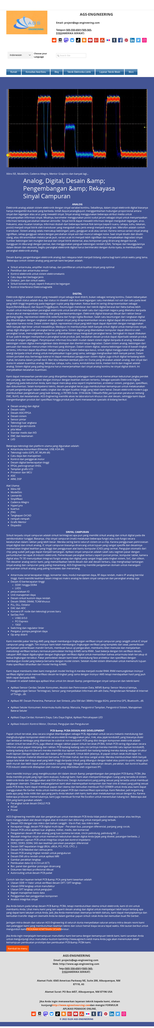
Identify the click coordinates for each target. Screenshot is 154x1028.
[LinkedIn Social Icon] (132, 40)
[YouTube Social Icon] (90, 40)
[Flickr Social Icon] (108, 40)
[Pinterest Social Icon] (126, 40)
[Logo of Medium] (60, 40)
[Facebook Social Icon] (120, 40)
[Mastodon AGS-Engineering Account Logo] (66, 40)
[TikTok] (78, 40)
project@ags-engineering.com (82, 22)
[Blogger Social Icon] (84, 40)
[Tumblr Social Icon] (114, 40)
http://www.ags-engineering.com (79, 964)
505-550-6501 (73, 30)
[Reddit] (54, 40)
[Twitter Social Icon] (138, 40)
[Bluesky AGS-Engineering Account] (72, 40)
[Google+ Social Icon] (96, 40)
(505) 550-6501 (73, 968)
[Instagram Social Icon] (144, 40)
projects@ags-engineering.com (80, 960)
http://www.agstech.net (77, 939)
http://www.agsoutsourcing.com (71, 1005)
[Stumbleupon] (102, 40)
